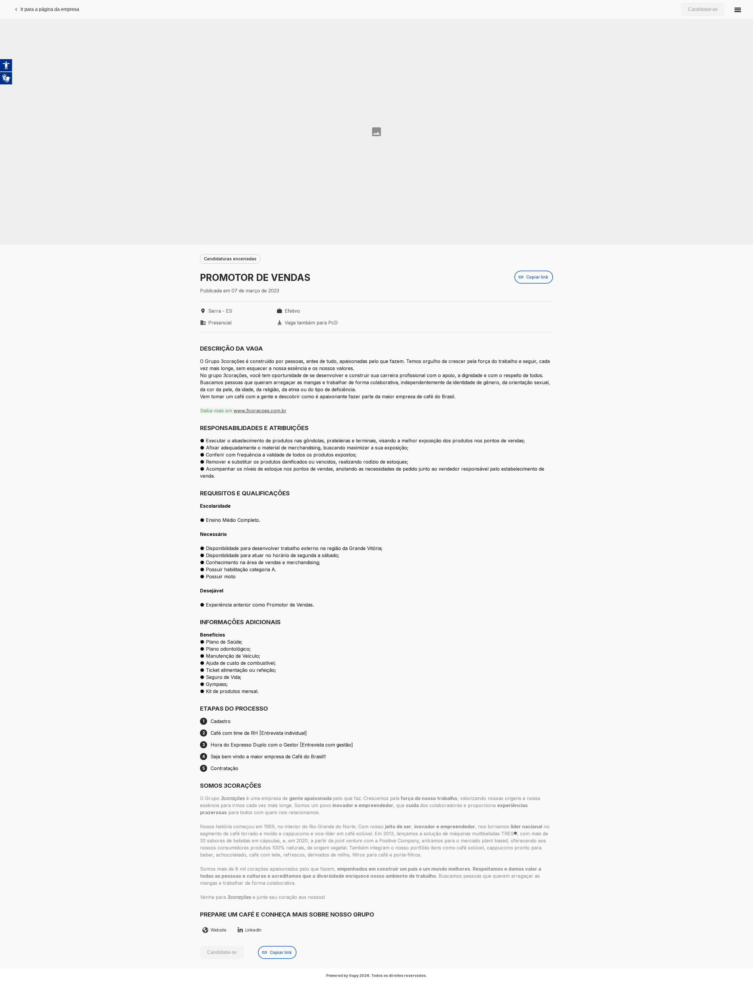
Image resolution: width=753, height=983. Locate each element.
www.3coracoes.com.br (260, 411)
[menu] (737, 9)
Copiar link (537, 276)
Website (218, 929)
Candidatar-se (703, 9)
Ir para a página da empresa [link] (50, 9)
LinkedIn (253, 929)
